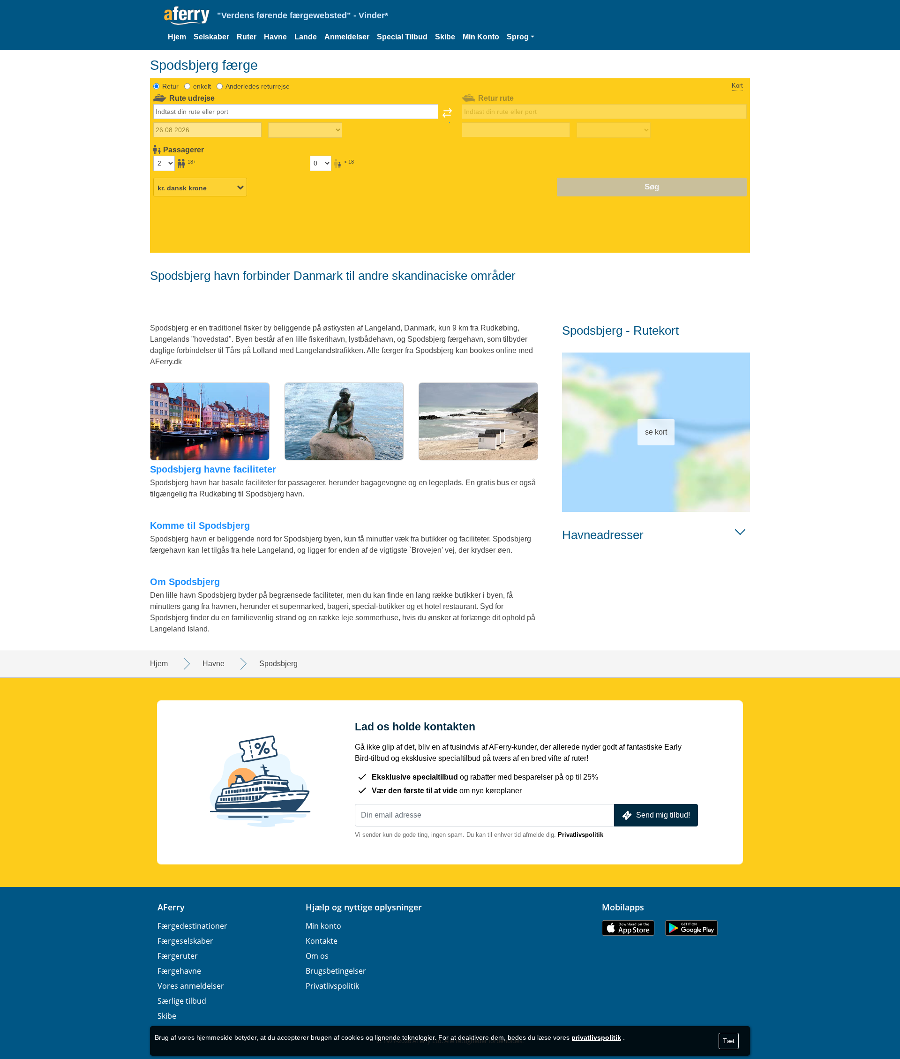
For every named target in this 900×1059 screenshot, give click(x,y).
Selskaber (211, 37)
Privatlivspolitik (580, 834)
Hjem (177, 37)
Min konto (323, 926)
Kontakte (322, 941)
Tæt (729, 1040)
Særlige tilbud (182, 1001)
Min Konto (481, 37)
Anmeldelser (346, 37)
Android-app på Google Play (691, 928)
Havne (275, 37)
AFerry (171, 907)
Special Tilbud (402, 37)
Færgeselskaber (185, 941)
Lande (305, 37)
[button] (520, 37)
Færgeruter (178, 956)
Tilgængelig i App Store (628, 928)
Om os (317, 956)
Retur (170, 86)
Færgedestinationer (192, 926)
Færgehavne (179, 971)
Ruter (246, 37)
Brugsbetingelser (336, 971)
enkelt (202, 86)
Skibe (445, 37)
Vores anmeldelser (191, 986)
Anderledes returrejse (257, 86)
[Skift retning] (447, 115)
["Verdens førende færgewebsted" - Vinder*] (187, 16)
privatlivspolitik (596, 1037)
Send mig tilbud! (663, 815)
